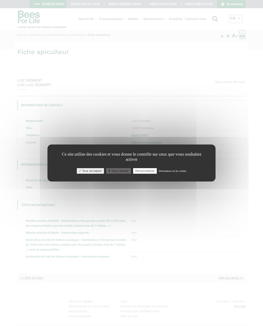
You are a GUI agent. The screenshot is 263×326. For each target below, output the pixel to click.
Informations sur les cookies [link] (172, 171)
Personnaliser (145, 171)
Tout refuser (120, 171)
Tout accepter (91, 171)
